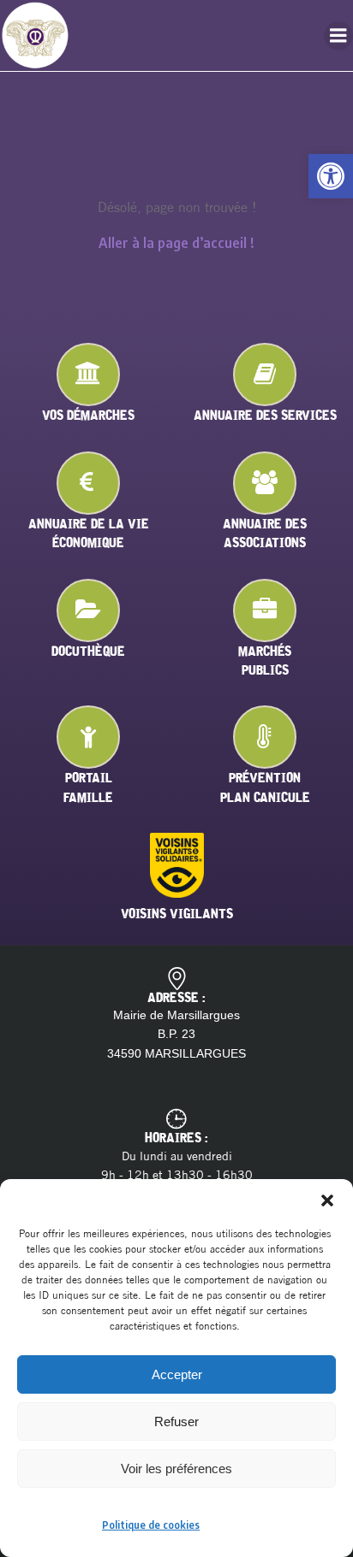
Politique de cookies (151, 1525)
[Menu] (338, 35)
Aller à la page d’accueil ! (176, 242)
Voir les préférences (176, 1468)
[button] (330, 176)
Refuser (176, 1421)
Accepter (177, 1374)
